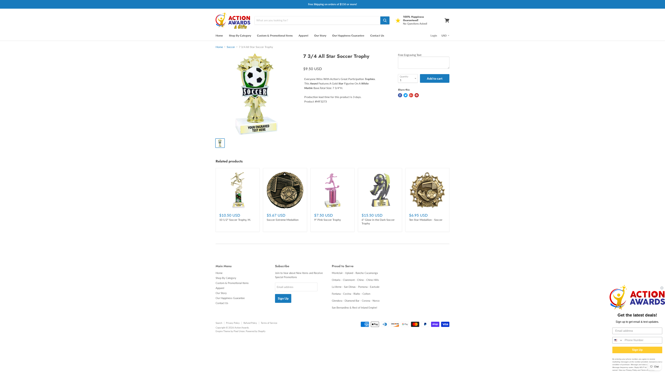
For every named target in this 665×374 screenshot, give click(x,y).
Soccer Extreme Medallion (283, 219)
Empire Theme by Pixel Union (230, 331)
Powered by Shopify (255, 331)
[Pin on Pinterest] (417, 95)
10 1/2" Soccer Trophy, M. (235, 219)
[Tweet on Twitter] (406, 95)
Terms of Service (269, 323)
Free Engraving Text (410, 54)
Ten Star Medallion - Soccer (425, 219)
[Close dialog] (662, 288)
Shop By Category (240, 35)
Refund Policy (250, 323)
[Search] (384, 20)
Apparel (303, 35)
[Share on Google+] (411, 95)
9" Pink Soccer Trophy (327, 219)
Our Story (320, 35)
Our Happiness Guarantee (348, 35)
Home (219, 35)
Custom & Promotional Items (275, 35)
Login (434, 35)
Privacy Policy (233, 323)
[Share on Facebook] (400, 95)
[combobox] (618, 340)
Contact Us (377, 35)
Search (219, 323)
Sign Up (283, 298)
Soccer (231, 46)
